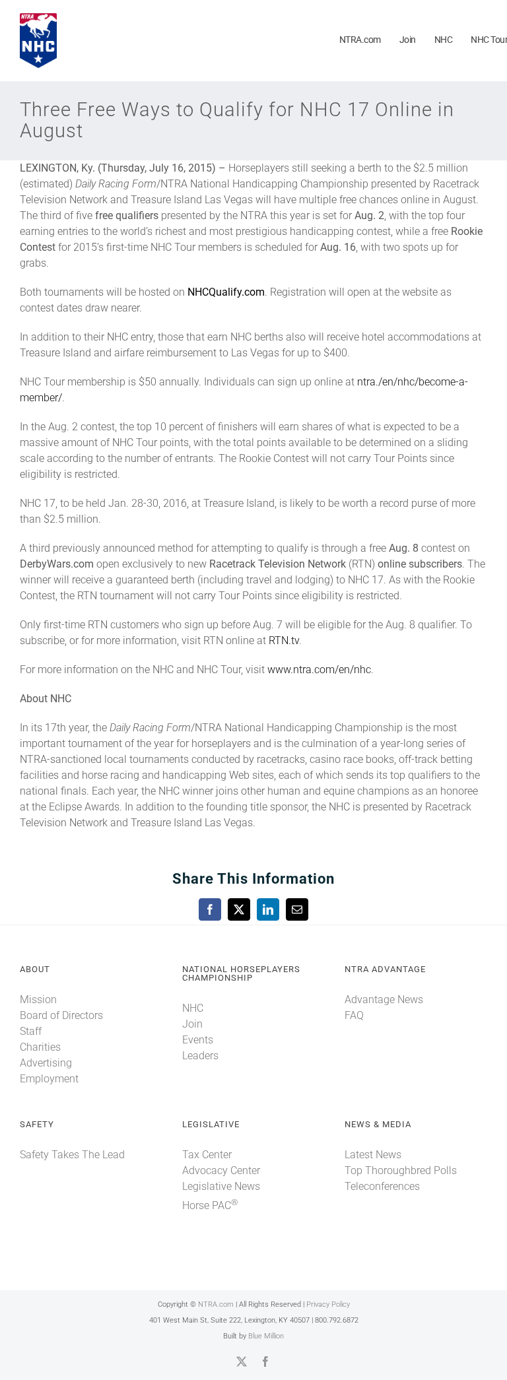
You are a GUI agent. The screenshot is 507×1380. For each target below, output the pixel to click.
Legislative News (221, 1186)
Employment (49, 1078)
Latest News (373, 1154)
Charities (40, 1047)
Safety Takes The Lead (72, 1154)
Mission (38, 999)
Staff (31, 1031)
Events (197, 1040)
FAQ (354, 1015)
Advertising (46, 1063)
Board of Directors (61, 1015)
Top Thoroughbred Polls (401, 1170)
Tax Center (207, 1154)
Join (192, 1024)
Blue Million (266, 1336)
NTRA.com (216, 1304)
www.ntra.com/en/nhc (319, 669)
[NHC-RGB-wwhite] (38, 18)
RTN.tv (284, 640)
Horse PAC (210, 1205)
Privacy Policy (328, 1304)
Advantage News (384, 999)
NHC (192, 1008)
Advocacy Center (221, 1170)
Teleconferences (382, 1186)
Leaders (200, 1055)
